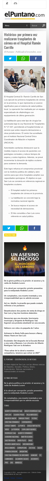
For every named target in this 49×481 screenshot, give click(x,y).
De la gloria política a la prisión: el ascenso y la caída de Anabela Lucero (24, 282)
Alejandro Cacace (22, 459)
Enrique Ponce (24, 418)
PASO (30, 440)
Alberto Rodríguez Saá (13, 411)
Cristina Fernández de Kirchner (16, 455)
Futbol (34, 418)
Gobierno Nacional (12, 437)
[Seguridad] (24, 276)
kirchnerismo (28, 444)
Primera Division (11, 451)
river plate (22, 440)
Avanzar (34, 455)
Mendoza (18, 462)
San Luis (8, 414)
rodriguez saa (10, 433)
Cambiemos (9, 459)
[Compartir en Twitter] (10, 60)
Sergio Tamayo (10, 426)
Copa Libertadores (29, 429)
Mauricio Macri (10, 418)
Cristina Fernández (12, 422)
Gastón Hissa (10, 440)
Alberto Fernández (25, 433)
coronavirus (27, 422)
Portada (6, 478)
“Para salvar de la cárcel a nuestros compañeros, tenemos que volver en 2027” (22, 352)
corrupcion (21, 448)
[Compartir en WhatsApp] (23, 60)
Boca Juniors (10, 448)
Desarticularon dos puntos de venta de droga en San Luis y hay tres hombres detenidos (24, 312)
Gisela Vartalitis (33, 426)
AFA (11, 462)
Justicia (32, 448)
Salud (40, 448)
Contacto (19, 478)
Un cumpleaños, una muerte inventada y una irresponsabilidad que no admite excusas (23, 297)
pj (40, 455)
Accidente (34, 459)
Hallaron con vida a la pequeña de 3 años (21, 328)
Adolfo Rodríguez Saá (33, 411)
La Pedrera (15, 429)
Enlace (13, 478)
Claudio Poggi (19, 414)
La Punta (21, 426)
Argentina (23, 451)
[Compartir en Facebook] (36, 60)
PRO (6, 462)
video (7, 429)
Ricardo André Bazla (12, 444)
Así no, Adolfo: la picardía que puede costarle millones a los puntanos (23, 304)
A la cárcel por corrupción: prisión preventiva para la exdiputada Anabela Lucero (23, 289)
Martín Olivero (26, 437)
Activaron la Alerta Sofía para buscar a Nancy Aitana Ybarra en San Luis (23, 334)
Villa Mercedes (32, 414)
